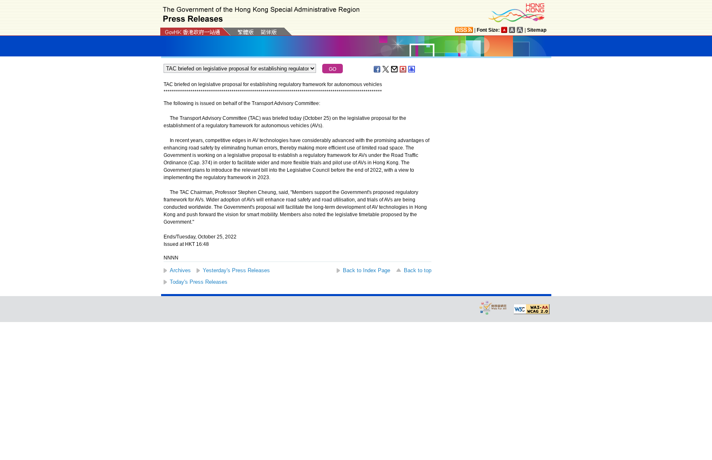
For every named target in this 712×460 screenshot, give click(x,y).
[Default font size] (504, 30)
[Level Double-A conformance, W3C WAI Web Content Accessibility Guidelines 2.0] (531, 309)
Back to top (417, 270)
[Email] (394, 69)
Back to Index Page (366, 270)
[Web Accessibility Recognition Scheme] (493, 307)
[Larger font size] (512, 30)
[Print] (412, 69)
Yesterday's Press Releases (236, 270)
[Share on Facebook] (377, 69)
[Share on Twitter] (386, 69)
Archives (180, 270)
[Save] (403, 69)
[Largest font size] (520, 30)
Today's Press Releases (198, 282)
